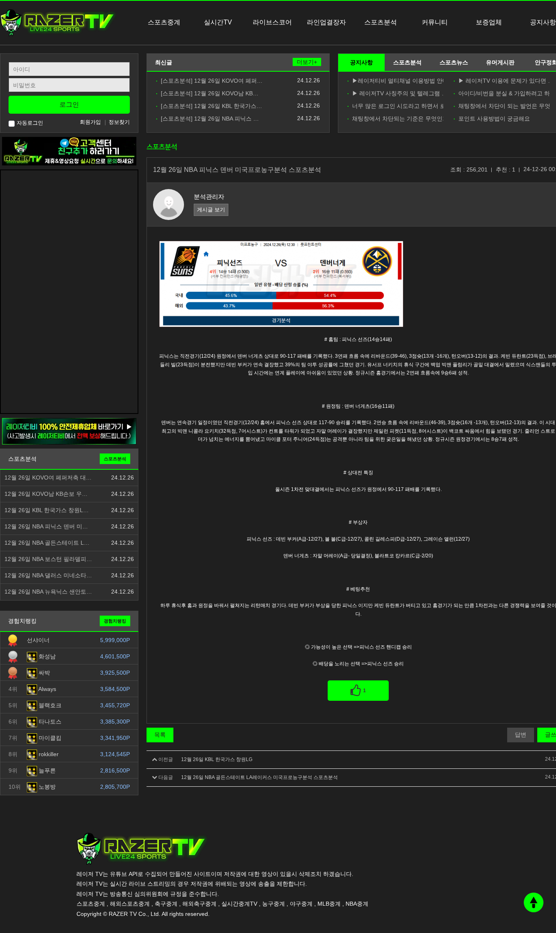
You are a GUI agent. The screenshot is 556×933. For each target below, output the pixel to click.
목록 (160, 734)
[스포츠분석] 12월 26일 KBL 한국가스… (211, 106)
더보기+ (307, 62)
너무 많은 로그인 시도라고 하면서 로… (397, 106)
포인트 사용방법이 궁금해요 (494, 119)
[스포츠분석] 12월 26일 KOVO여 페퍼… (212, 81)
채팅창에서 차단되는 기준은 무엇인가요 (397, 119)
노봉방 (46, 786)
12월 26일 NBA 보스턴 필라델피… (48, 559)
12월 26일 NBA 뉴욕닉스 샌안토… (48, 592)
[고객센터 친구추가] (69, 151)
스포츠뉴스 (454, 62)
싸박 (43, 672)
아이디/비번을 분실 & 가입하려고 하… (503, 93)
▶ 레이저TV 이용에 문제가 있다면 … (503, 81)
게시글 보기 (211, 210)
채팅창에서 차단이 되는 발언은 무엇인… (503, 106)
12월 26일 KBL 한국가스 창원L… (46, 510)
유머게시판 (500, 62)
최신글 (163, 62)
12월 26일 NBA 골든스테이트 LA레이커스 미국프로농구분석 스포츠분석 (259, 777)
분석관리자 (209, 196)
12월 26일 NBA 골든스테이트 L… (47, 543)
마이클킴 (49, 738)
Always (46, 689)
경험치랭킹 (115, 620)
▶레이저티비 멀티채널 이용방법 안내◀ (397, 81)
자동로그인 (30, 123)
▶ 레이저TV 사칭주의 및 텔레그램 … (397, 93)
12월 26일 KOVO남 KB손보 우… (46, 494)
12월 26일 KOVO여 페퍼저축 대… (48, 478)
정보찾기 (119, 122)
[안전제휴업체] (69, 431)
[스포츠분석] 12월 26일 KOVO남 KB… (209, 93)
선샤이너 (38, 640)
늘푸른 (46, 770)
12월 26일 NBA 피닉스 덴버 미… (46, 527)
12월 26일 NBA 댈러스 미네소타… (48, 575)
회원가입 (90, 122)
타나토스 (49, 721)
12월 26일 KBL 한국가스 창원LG (216, 759)
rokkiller (48, 754)
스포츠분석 (407, 62)
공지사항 (361, 62)
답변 (520, 734)
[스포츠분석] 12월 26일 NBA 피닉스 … (210, 119)
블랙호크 (49, 705)
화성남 (46, 656)
